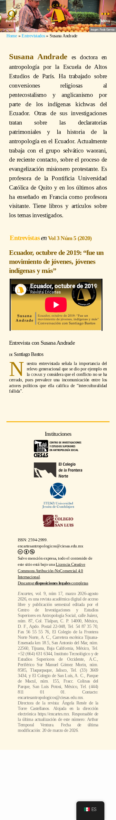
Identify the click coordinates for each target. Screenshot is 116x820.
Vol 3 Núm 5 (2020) (70, 238)
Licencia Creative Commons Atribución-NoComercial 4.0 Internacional (51, 570)
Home (11, 35)
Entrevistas (25, 237)
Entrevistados (33, 35)
